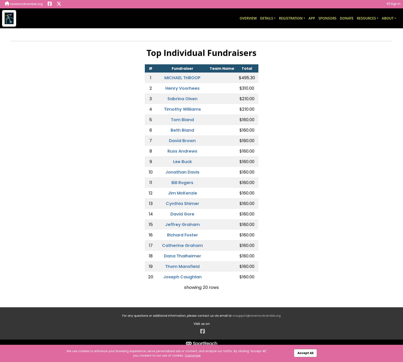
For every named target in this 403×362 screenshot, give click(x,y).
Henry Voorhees (182, 88)
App (312, 18)
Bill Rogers (182, 183)
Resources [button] (366, 18)
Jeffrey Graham (182, 224)
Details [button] (266, 18)
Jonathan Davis (182, 172)
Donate (346, 18)
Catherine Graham (182, 245)
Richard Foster (182, 235)
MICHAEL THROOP (182, 78)
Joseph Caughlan (182, 277)
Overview (248, 18)
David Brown (182, 141)
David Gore (182, 214)
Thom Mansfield (182, 266)
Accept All (305, 353)
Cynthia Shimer (182, 203)
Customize (193, 355)
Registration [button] (291, 18)
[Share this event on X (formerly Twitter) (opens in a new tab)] (59, 4)
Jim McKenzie (182, 193)
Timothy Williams (182, 109)
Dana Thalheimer (182, 256)
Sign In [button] (395, 3)
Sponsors (327, 18)
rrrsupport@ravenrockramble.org (257, 316)
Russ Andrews (182, 151)
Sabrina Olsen (182, 99)
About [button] (388, 18)
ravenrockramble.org (26, 4)
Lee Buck (182, 162)
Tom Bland (182, 120)
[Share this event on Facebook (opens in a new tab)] (50, 4)
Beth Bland (182, 130)
